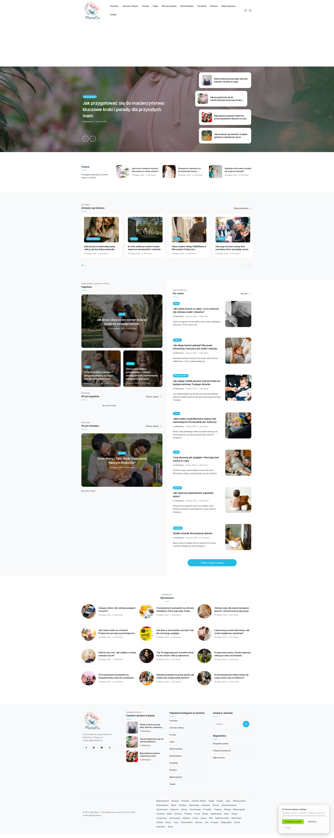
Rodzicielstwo (176, 756)
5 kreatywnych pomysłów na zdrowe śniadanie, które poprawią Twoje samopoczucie (175, 609)
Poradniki (177, 528)
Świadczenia (216, 814)
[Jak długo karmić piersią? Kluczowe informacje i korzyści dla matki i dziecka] (238, 351)
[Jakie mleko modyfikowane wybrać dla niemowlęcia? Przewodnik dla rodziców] (238, 425)
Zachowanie (174, 818)
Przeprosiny (161, 818)
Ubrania (159, 822)
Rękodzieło (236, 818)
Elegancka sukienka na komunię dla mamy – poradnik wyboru (189, 170)
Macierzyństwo (93, 239)
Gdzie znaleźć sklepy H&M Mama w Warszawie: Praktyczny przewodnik (189, 248)
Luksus (203, 818)
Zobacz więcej (152, 397)
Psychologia (195, 809)
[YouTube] (101, 747)
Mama (169, 814)
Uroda (195, 818)
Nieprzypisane (176, 777)
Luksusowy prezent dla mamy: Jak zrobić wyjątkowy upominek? (231, 632)
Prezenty (173, 721)
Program (214, 822)
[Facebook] (86, 747)
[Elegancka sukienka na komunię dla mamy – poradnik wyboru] (169, 171)
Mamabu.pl (179, 316)
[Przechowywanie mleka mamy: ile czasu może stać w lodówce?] (204, 678)
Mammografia (239, 809)
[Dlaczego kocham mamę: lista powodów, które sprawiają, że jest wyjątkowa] (233, 229)
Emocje (134, 239)
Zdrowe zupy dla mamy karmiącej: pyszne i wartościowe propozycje (231, 609)
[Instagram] (109, 747)
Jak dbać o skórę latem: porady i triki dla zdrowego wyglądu (175, 632)
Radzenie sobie (222, 818)
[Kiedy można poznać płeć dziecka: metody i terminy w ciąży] (132, 727)
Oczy (176, 822)
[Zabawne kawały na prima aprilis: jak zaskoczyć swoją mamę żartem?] (146, 678)
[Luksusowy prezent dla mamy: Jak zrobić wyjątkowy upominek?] (204, 633)
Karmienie (206, 805)
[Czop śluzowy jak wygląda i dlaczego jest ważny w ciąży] (238, 463)
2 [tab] (85, 265)
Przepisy (188, 814)
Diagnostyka (226, 822)
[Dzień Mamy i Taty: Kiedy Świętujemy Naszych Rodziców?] (121, 460)
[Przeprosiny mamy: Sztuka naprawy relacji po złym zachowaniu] (204, 656)
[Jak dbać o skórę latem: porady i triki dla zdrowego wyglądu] (146, 633)
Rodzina (173, 770)
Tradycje (218, 809)
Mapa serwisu (219, 758)
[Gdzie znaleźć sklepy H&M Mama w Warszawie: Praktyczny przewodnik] (189, 229)
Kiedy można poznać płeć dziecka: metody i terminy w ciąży (151, 726)
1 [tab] (82, 265)
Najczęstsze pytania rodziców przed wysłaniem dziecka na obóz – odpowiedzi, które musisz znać (151, 754)
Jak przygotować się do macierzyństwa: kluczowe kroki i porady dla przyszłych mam (151, 740)
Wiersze (198, 822)
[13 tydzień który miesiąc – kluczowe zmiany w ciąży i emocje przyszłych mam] (101, 368)
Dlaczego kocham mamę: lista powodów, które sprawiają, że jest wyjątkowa (232, 248)
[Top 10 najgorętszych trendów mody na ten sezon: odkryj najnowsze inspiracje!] (146, 656)
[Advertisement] (167, 47)
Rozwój (216, 805)
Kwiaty (205, 814)
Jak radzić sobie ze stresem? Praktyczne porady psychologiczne (116, 632)
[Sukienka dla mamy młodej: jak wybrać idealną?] (215, 171)
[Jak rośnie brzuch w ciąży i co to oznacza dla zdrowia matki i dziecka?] (238, 314)
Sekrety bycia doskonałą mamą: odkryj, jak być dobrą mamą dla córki (99, 248)
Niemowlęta (194, 805)
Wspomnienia (187, 822)
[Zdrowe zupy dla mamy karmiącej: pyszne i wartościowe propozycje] (204, 611)
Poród (197, 814)
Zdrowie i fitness (177, 728)
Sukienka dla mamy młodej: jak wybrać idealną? (238, 169)
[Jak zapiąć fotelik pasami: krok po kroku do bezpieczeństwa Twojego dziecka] (238, 388)
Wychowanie (162, 809)
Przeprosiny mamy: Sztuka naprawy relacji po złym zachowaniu (232, 654)
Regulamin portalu (220, 743)
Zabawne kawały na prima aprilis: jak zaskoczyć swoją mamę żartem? (175, 676)
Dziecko (177, 340)
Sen (206, 822)
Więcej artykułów (241, 208)
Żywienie (160, 814)
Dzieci (176, 413)
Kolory (168, 822)
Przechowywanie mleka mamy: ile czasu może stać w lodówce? (231, 676)
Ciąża (177, 239)
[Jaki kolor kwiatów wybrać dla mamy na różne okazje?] (122, 171)
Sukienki (186, 818)
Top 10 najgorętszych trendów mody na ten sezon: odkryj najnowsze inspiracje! (175, 654)
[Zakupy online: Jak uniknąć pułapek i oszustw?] (88, 611)
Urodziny (182, 805)
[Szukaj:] (232, 724)
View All (244, 294)
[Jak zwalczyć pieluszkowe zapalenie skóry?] (238, 500)
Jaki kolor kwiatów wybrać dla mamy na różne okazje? (145, 169)
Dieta (226, 814)
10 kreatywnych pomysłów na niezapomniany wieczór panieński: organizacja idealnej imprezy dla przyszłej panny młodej (116, 676)
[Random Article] (245, 10)
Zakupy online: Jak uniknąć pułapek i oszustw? (117, 609)
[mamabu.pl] (93, 10)
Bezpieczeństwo (180, 376)
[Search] (250, 10)
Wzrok (237, 822)
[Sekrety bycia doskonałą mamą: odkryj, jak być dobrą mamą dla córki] (101, 229)
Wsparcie (174, 809)
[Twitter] (94, 747)
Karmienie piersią (229, 805)
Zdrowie (177, 488)
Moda (173, 805)
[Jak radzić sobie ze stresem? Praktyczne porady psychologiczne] (88, 633)
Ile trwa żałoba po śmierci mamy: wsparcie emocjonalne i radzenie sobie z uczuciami (144, 248)
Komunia (178, 814)
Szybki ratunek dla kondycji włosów (192, 533)
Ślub (211, 818)
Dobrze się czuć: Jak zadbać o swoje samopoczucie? (117, 654)
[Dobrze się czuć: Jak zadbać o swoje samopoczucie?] (88, 656)
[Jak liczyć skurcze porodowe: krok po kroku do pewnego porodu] (121, 321)
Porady (173, 735)
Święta (172, 784)
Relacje (227, 809)
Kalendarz (160, 827)
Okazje (234, 814)
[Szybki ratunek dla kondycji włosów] (238, 537)
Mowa (170, 827)
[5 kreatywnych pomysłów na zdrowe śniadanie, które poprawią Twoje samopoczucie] (146, 611)
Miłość (221, 239)
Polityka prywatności (222, 750)
